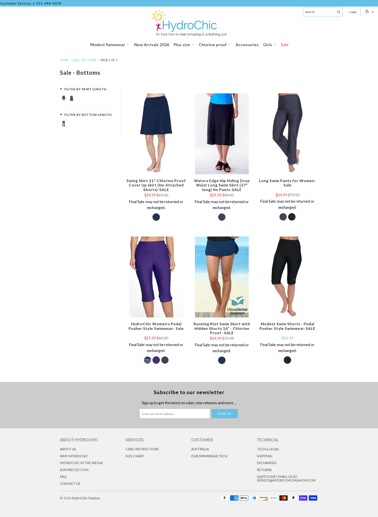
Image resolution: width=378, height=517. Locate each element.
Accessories (247, 44)
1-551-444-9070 (47, 3)
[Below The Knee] (63, 124)
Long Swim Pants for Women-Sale (287, 133)
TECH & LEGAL (268, 449)
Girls (268, 44)
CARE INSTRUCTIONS (142, 449)
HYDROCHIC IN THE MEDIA (81, 463)
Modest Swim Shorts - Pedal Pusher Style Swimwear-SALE (287, 277)
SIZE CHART (135, 456)
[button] (83, 89)
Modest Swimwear (108, 44)
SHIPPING (264, 456)
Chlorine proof (213, 44)
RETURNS (264, 470)
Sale (285, 44)
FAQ (63, 477)
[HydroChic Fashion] (189, 22)
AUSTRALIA (200, 449)
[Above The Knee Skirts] (63, 98)
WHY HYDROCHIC (74, 456)
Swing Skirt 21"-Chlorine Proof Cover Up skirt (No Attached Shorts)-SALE (156, 133)
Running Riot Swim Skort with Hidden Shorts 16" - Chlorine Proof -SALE (221, 277)
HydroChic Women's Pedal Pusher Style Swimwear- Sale (156, 277)
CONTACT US (70, 484)
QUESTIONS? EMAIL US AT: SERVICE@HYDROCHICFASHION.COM (286, 478)
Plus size (182, 44)
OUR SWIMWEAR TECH (209, 456)
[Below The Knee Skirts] (71, 98)
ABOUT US (68, 449)
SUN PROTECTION (74, 470)
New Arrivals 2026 (151, 44)
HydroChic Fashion (86, 498)
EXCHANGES (266, 463)
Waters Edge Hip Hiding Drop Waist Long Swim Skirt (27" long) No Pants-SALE (221, 133)
